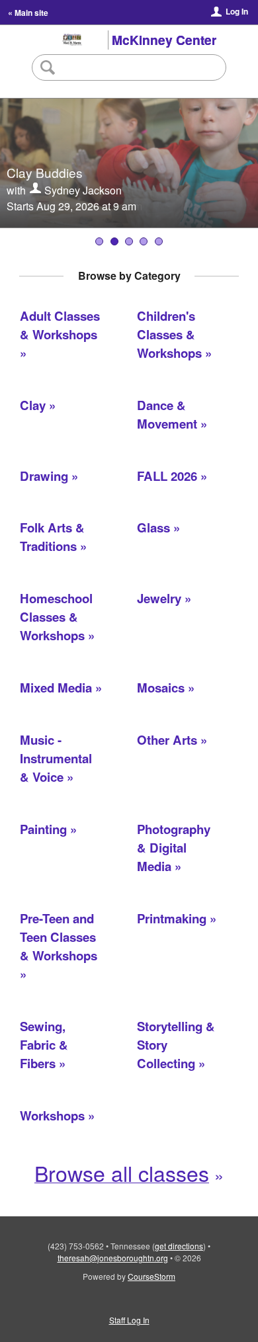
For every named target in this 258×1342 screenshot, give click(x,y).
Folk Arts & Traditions (52, 537)
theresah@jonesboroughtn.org (113, 1257)
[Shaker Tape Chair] (159, 241)
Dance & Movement (167, 414)
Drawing (44, 476)
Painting (43, 829)
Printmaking (171, 918)
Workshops (52, 1115)
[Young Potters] (129, 241)
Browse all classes (121, 1172)
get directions (179, 1245)
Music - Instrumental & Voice (56, 758)
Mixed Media (56, 687)
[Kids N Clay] (99, 241)
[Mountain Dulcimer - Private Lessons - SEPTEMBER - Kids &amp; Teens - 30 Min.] (144, 241)
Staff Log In (129, 1319)
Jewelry (159, 598)
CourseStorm (151, 1276)
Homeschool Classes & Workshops (56, 616)
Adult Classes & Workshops (60, 325)
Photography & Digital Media (173, 847)
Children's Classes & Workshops (169, 334)
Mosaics (161, 687)
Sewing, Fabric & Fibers (44, 1044)
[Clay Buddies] (114, 241)
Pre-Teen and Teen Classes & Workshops (58, 936)
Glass (153, 527)
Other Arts (167, 740)
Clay (33, 405)
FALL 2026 (167, 476)
